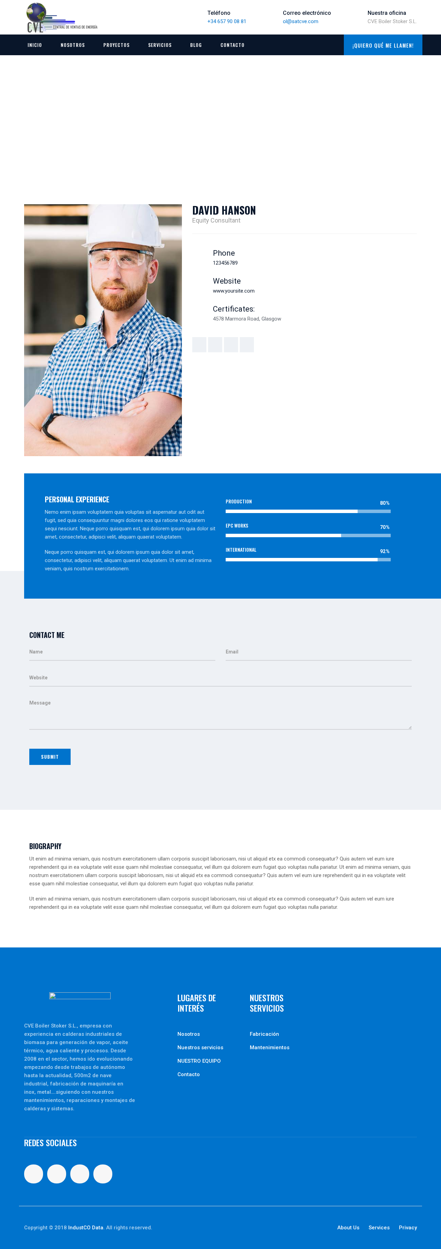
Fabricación (264, 1034)
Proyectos (116, 44)
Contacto (232, 44)
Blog (196, 44)
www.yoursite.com (234, 291)
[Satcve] (62, 17)
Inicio (35, 44)
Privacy (408, 1228)
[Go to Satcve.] (26, 127)
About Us (348, 1228)
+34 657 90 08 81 (226, 21)
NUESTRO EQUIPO (199, 1061)
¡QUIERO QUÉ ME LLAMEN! (383, 45)
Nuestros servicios (200, 1047)
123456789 (225, 263)
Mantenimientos (269, 1047)
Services (379, 1228)
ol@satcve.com (300, 21)
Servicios (160, 44)
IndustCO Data (85, 1228)
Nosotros (73, 44)
